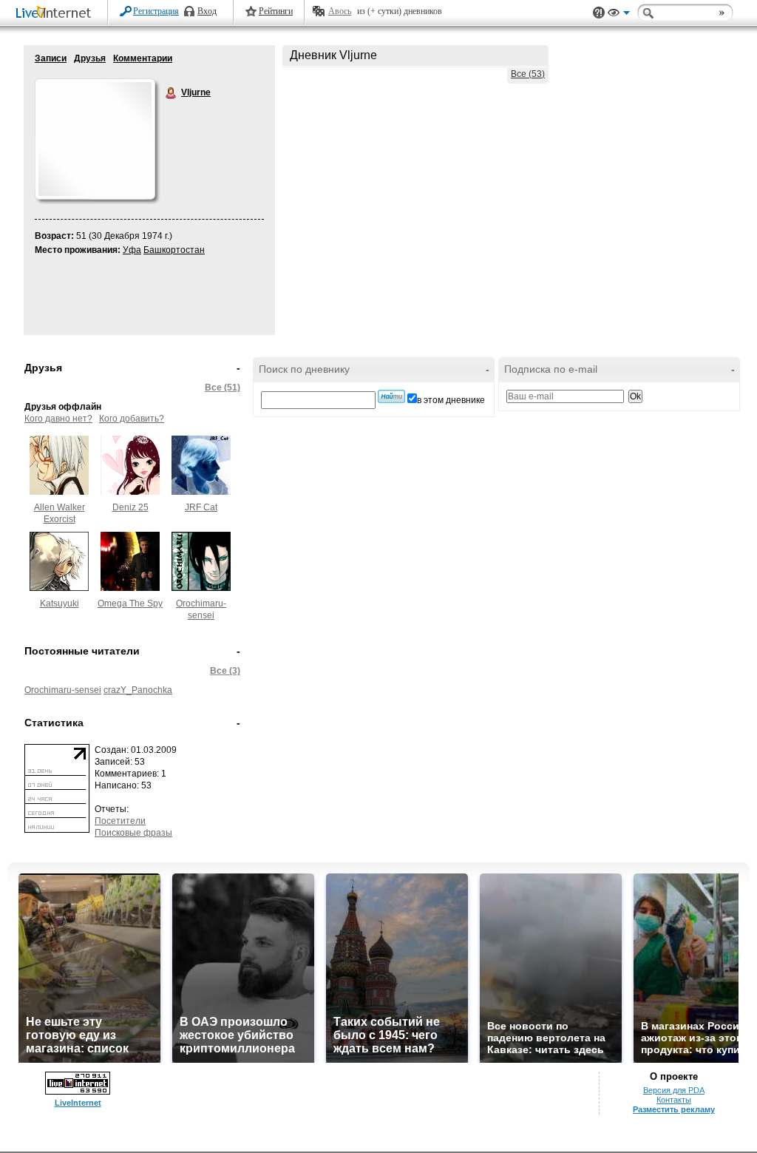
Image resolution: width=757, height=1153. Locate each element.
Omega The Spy (130, 603)
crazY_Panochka (137, 690)
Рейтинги (276, 11)
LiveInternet (56, 13)
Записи (51, 58)
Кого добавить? (131, 418)
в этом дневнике (451, 400)
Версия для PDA (674, 1090)
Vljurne (171, 93)
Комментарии (142, 58)
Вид (619, 15)
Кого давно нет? (58, 418)
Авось (339, 11)
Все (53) (528, 74)
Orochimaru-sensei (62, 690)
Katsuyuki (59, 603)
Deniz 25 (130, 507)
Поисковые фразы (133, 833)
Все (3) (225, 671)
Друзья (90, 58)
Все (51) (222, 387)
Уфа (132, 250)
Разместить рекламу (674, 1109)
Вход (207, 11)
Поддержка (599, 13)
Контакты (673, 1099)
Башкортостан (174, 250)
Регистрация (156, 11)
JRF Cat (201, 507)
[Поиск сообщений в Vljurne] (391, 396)
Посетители (120, 821)
